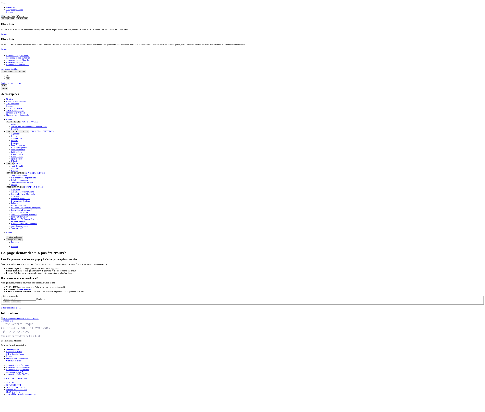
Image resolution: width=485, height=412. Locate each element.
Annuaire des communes (16, 101)
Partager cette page (14, 240)
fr (7, 76)
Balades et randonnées (20, 180)
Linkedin (14, 247)
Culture (14, 136)
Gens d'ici (15, 168)
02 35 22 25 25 (18, 332)
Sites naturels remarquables (22, 182)
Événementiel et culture (20, 201)
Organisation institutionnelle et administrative (29, 126)
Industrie (14, 203)
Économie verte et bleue (20, 199)
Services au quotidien (9, 69)
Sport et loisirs (16, 159)
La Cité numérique (18, 205)
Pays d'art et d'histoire (19, 217)
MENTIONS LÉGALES (16, 387)
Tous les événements (19, 175)
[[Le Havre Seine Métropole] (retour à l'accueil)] (20, 318)
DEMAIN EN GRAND (34, 187)
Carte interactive (12, 104)
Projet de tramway (18, 221)
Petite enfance (16, 152)
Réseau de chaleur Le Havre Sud (24, 224)
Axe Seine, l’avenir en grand (22, 192)
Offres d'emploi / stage (15, 110)
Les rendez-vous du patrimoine (23, 178)
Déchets (14, 141)
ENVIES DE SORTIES (35, 173)
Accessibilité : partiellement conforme (21, 394)
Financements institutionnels (17, 115)
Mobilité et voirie (18, 150)
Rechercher (10, 7)
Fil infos (9, 99)
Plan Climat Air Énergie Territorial (25, 219)
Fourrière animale (18, 145)
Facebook (15, 242)
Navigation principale (14, 10)
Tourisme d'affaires (18, 228)
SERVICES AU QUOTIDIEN (41, 131)
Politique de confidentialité (16, 389)
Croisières (15, 196)
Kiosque (9, 106)
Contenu (9, 12)
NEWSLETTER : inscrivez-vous (14, 378)
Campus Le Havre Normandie (23, 194)
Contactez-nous (7, 321)
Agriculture (15, 134)
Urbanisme (15, 161)
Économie (15, 143)
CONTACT (11, 383)
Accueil (9, 119)
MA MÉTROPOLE (30, 122)
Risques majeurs (17, 154)
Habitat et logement (19, 147)
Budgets (14, 129)
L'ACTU (17, 163)
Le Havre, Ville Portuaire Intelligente (26, 208)
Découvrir (15, 124)
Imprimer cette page (14, 237)
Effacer (6, 302)
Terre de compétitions (19, 226)
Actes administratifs (14, 108)
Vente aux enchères (13, 361)
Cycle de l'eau (16, 138)
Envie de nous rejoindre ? (16, 113)
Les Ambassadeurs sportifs (21, 210)
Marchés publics (12, 349)
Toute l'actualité (17, 166)
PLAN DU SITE (13, 392)
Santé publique (17, 156)
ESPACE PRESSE (13, 385)
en (8, 79)
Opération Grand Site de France (24, 214)
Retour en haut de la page (11, 308)
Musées (14, 185)
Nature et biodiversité (19, 212)
